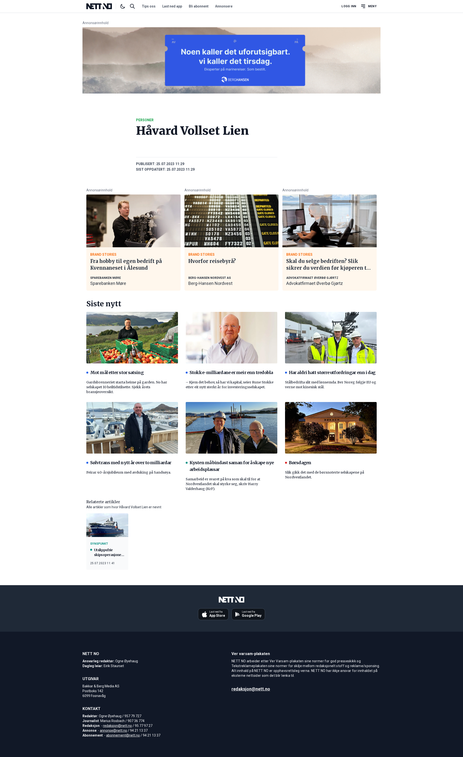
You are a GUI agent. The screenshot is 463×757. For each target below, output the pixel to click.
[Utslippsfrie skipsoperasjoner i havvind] (107, 525)
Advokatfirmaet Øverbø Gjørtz (314, 283)
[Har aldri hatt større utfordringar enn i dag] (331, 337)
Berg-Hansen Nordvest (210, 283)
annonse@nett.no (113, 730)
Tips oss (149, 6)
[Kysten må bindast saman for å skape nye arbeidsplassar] (231, 428)
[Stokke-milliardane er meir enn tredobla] (231, 337)
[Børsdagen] (331, 428)
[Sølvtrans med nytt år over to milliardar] (132, 428)
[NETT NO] (103, 6)
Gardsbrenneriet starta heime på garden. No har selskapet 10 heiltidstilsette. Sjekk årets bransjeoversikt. (126, 387)
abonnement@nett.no (123, 735)
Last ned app (172, 6)
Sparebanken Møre (108, 283)
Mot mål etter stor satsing (116, 372)
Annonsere (223, 6)
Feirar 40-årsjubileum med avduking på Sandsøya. (128, 472)
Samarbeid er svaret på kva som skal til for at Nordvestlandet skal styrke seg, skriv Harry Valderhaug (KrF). (223, 484)
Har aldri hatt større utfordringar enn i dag (332, 372)
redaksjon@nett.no (117, 726)
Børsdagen (300, 462)
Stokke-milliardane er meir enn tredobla (231, 372)
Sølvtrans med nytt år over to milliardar (130, 462)
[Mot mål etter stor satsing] (132, 337)
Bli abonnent (198, 6)
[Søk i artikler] (132, 6)
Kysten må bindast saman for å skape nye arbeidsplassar (232, 466)
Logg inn (348, 6)
